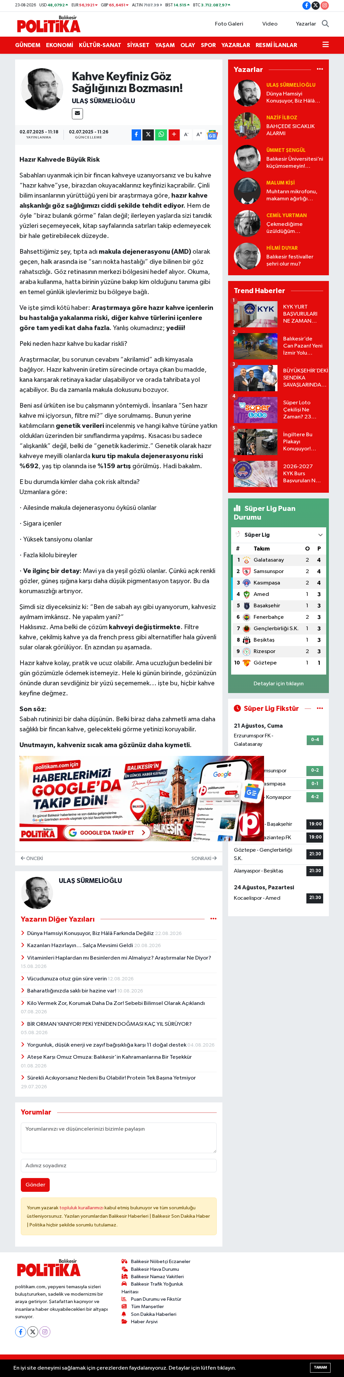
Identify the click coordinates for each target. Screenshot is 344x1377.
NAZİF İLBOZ (281, 117)
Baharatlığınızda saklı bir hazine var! (72, 991)
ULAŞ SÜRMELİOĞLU (103, 101)
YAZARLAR (235, 45)
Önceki (34, 858)
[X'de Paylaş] (148, 134)
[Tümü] (320, 69)
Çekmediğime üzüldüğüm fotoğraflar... (284, 228)
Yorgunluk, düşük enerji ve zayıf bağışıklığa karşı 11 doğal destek (107, 1045)
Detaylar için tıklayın (279, 684)
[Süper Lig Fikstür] (320, 709)
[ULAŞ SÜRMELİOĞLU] (42, 89)
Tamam (320, 1367)
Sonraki (201, 858)
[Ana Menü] (325, 45)
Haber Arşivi (144, 1321)
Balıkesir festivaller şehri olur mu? (289, 260)
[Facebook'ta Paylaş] (136, 134)
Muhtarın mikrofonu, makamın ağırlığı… (291, 195)
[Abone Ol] (212, 134)
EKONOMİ (59, 45)
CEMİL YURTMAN (286, 215)
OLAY (187, 45)
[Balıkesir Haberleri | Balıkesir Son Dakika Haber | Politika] (48, 23)
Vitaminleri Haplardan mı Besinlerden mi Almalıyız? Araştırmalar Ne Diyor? (119, 958)
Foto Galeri (229, 24)
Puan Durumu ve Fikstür (156, 1299)
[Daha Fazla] (174, 134)
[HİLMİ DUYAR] (247, 256)
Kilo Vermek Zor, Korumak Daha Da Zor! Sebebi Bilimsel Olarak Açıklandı (116, 1003)
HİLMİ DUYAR (282, 248)
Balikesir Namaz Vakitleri (157, 1276)
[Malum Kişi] (247, 191)
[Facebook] (20, 1331)
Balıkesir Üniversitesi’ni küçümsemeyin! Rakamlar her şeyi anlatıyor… (294, 163)
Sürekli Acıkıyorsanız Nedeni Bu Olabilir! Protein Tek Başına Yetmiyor (111, 1078)
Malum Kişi (280, 183)
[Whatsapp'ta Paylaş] (161, 134)
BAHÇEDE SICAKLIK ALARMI (290, 130)
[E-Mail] (77, 113)
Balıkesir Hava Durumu (155, 1269)
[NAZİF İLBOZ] (247, 125)
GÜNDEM (27, 45)
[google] (141, 798)
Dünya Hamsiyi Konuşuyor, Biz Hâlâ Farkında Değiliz (91, 933)
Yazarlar (306, 24)
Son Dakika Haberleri (153, 1314)
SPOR (208, 45)
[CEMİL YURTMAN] (247, 223)
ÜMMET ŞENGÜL (286, 150)
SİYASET (138, 45)
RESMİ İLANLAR (276, 45)
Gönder (35, 1185)
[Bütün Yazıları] (213, 919)
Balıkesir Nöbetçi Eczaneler (160, 1261)
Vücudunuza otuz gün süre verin (67, 979)
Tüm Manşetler (147, 1306)
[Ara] (325, 24)
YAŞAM (165, 45)
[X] (32, 1331)
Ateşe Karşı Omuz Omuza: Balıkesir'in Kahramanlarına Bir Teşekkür (109, 1057)
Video (269, 24)
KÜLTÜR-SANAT (100, 45)
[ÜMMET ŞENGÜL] (247, 158)
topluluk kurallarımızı (81, 1207)
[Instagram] (44, 1331)
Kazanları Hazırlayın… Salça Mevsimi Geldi (80, 945)
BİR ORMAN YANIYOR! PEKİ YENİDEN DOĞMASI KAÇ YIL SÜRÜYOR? (109, 1024)
